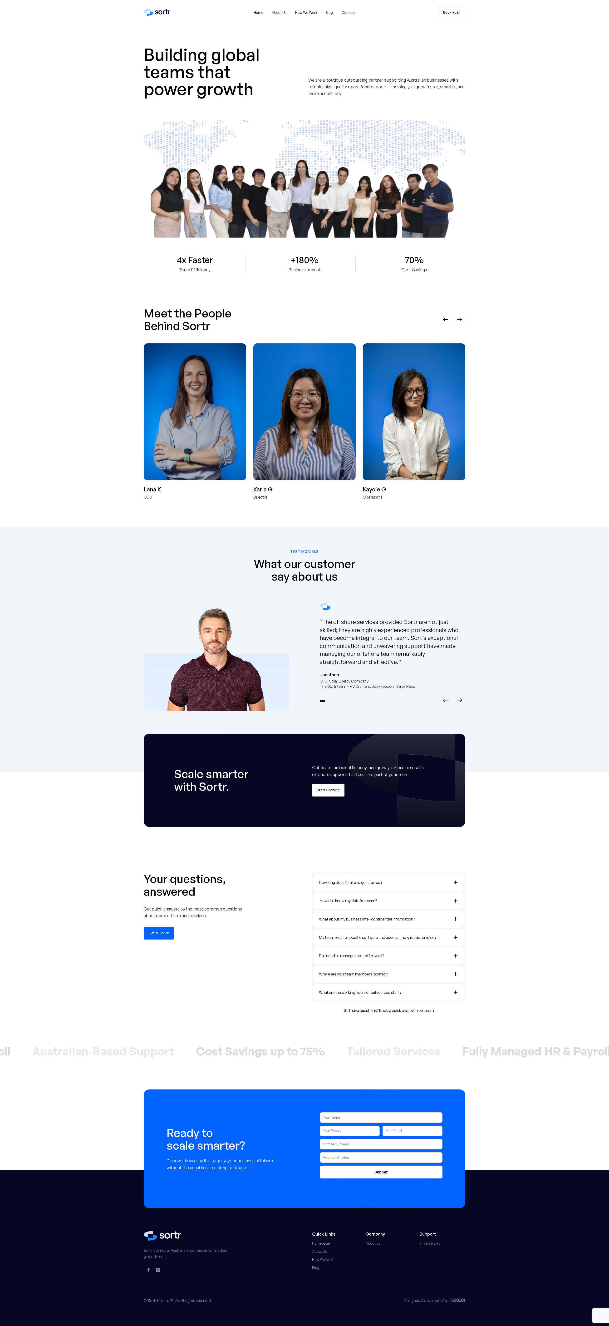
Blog (329, 12)
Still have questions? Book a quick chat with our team (389, 1010)
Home (258, 12)
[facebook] (148, 1270)
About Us (279, 12)
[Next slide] (459, 319)
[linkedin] (158, 1270)
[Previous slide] (445, 319)
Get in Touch (158, 933)
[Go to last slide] (445, 700)
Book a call (451, 12)
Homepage (321, 1243)
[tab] (322, 701)
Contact (348, 12)
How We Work (306, 12)
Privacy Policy (430, 1243)
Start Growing (328, 790)
